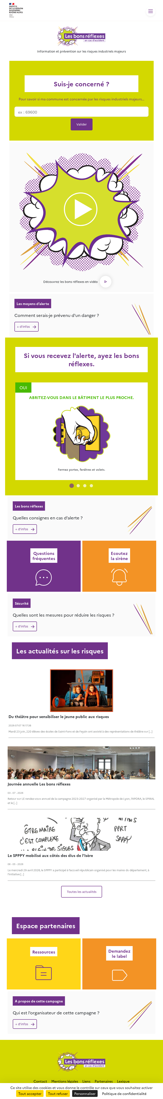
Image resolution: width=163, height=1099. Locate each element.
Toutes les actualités (81, 891)
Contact (40, 1081)
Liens (86, 1081)
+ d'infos (23, 326)
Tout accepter (29, 1093)
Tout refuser (58, 1093)
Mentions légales (64, 1081)
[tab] (71, 485)
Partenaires (104, 1081)
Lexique (123, 1081)
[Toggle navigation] (150, 11)
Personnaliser (85, 1093)
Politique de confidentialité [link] (124, 1093)
